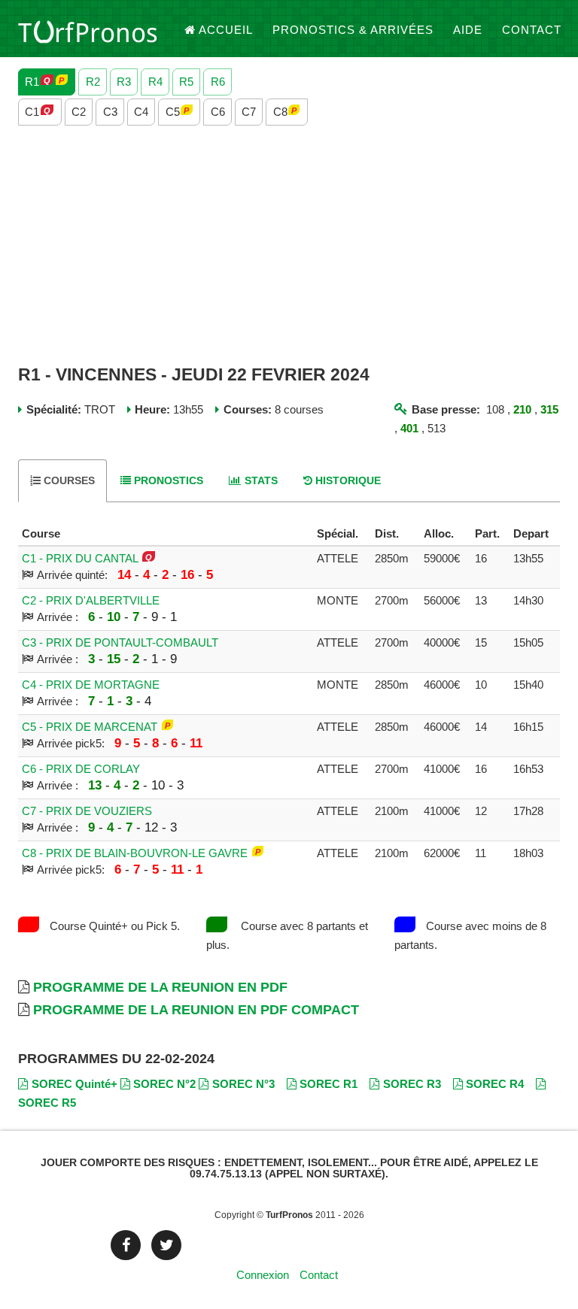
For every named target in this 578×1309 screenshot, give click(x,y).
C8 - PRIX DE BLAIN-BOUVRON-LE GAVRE (135, 853)
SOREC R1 (328, 1083)
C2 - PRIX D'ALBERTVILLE (91, 600)
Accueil (226, 29)
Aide (467, 29)
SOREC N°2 (164, 1083)
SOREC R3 (412, 1083)
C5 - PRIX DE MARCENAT (89, 726)
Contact (531, 29)
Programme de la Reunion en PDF (160, 987)
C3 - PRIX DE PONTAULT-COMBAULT (120, 642)
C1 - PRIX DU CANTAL (80, 558)
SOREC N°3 (243, 1083)
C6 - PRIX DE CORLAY (81, 768)
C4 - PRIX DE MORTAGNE (91, 684)
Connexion (262, 1274)
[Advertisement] (289, 246)
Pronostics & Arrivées (353, 29)
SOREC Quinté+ (74, 1083)
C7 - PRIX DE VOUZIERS (87, 810)
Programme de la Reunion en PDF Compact (196, 1009)
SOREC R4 (495, 1083)
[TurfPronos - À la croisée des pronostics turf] (88, 30)
